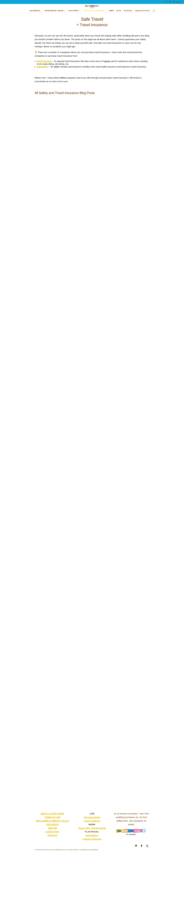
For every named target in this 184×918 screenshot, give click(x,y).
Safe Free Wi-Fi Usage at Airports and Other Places (65, 527)
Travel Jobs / (85, 828)
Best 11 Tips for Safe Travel (52, 790)
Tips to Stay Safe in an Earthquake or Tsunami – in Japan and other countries (79, 352)
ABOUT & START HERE (52, 813)
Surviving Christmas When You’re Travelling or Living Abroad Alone (74, 265)
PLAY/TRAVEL (73, 10)
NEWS (111, 10)
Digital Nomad (99, 828)
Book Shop (128, 10)
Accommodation (92, 817)
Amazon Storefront (142, 10)
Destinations (92, 835)
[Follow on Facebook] (141, 846)
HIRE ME (52, 828)
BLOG (118, 10)
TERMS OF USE (52, 817)
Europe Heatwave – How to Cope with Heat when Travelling (70, 177)
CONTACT (52, 835)
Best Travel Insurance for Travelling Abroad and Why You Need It (73, 615)
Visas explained (92, 821)
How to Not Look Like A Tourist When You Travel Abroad (68, 702)
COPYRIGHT (52, 824)
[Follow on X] (147, 846)
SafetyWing (42, 67)
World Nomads (44, 61)
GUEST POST (52, 832)
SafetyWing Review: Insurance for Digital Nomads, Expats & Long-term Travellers (82, 440)
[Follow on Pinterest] (136, 846)
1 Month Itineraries (92, 839)
